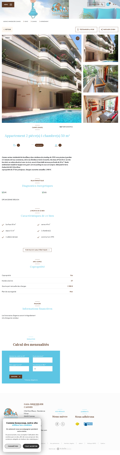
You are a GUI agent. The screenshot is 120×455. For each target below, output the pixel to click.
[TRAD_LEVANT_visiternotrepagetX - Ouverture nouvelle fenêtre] (63, 424)
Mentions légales (69, 443)
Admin (81, 443)
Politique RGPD (91, 443)
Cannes (34, 21)
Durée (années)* (38, 356)
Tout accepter (31, 446)
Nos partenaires (54, 443)
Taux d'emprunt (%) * (39, 365)
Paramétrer (13, 446)
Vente (26, 21)
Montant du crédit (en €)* (17, 356)
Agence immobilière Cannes (12, 21)
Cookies (103, 443)
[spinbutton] (42, 368)
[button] (98, 119)
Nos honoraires (41, 443)
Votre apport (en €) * (15, 365)
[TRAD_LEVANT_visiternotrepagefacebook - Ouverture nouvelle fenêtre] (57, 424)
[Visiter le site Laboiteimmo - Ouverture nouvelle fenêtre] (63, 448)
